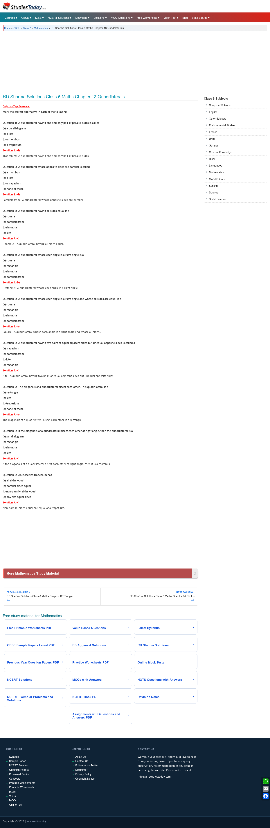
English (213, 112)
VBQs (12, 796)
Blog (185, 17)
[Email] (265, 788)
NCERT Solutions (58, 17)
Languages (215, 165)
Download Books (19, 774)
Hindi (212, 159)
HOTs (12, 791)
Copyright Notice (85, 778)
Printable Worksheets (21, 787)
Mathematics (41, 28)
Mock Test (169, 17)
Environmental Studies (222, 125)
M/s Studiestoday (36, 821)
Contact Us (81, 761)
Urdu (212, 138)
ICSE (38, 17)
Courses (10, 17)
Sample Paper (17, 761)
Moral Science (217, 179)
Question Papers (19, 770)
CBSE (25, 17)
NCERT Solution (18, 765)
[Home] (24, 6)
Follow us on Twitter (86, 765)
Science (213, 192)
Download (81, 17)
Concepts (14, 778)
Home (7, 28)
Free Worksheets (147, 17)
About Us (80, 756)
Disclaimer (81, 770)
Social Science (217, 199)
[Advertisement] (113, 61)
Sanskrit (213, 185)
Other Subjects (217, 118)
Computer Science (220, 105)
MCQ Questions (120, 17)
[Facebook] (265, 796)
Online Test (15, 804)
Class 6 (27, 28)
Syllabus (14, 756)
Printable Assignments (22, 783)
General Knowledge (220, 152)
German (214, 145)
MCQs (13, 800)
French (213, 132)
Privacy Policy (83, 774)
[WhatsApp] (265, 781)
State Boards (199, 17)
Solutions (99, 17)
